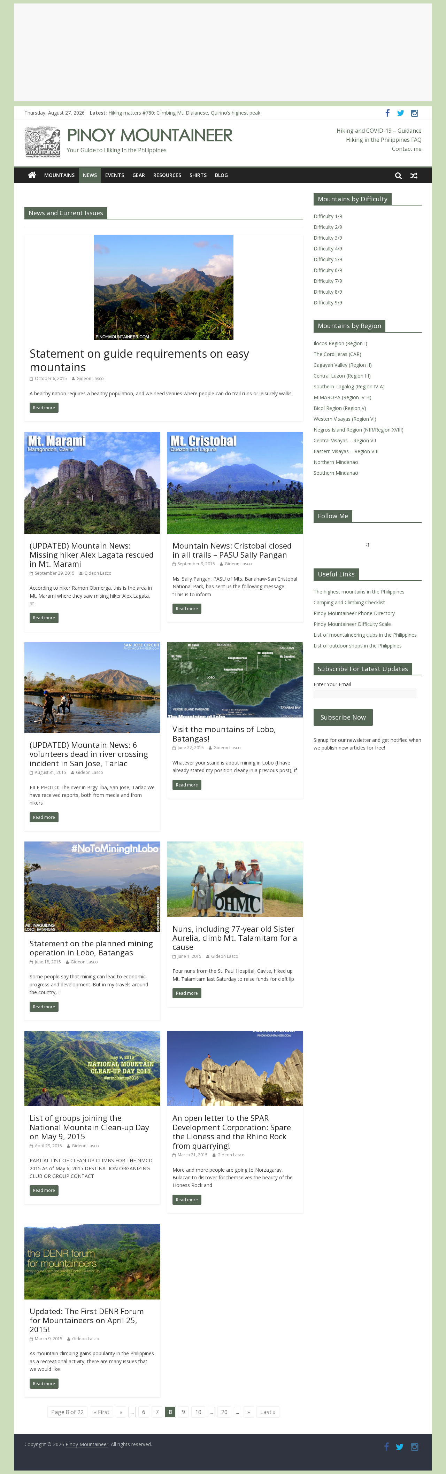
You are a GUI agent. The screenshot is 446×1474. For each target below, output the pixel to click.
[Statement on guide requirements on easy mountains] (163, 239)
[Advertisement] (223, 52)
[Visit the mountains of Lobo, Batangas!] (235, 646)
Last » (268, 1412)
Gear (138, 175)
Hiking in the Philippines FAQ (384, 139)
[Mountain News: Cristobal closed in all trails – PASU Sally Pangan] (235, 436)
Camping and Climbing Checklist (349, 602)
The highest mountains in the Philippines (359, 591)
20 (224, 1412)
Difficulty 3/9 (328, 237)
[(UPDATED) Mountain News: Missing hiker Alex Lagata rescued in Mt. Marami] (92, 436)
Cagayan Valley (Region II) (343, 365)
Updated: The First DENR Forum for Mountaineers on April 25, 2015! (87, 1320)
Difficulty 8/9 (328, 291)
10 (198, 1412)
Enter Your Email (332, 684)
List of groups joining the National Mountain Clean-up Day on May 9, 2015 (89, 1126)
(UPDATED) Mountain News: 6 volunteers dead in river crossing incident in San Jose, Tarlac (89, 753)
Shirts (198, 175)
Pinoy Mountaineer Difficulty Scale (352, 624)
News (90, 175)
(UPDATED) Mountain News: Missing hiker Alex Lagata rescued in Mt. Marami (92, 554)
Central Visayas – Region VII (345, 440)
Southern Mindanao (336, 473)
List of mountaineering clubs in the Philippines (365, 634)
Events (114, 175)
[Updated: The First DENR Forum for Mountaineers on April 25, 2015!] (92, 1228)
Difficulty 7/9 (328, 281)
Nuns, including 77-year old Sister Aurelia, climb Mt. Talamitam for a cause (234, 937)
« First (101, 1412)
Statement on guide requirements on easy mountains (139, 360)
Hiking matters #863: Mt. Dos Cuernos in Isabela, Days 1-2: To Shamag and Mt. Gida (203, 112)
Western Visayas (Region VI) (345, 419)
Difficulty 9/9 (328, 302)
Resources (167, 175)
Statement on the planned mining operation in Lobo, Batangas (91, 947)
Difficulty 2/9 (328, 227)
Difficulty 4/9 (328, 248)
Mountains (59, 175)
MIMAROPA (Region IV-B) (342, 397)
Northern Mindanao (336, 462)
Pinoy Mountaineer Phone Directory (354, 613)
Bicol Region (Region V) (340, 408)
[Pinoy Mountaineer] (128, 130)
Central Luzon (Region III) (342, 375)
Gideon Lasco (90, 378)
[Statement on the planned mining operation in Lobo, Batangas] (92, 846)
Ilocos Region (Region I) (340, 343)
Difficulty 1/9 (328, 216)
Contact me (407, 149)
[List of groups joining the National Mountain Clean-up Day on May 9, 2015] (92, 1035)
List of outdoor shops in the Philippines (358, 645)
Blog (221, 175)
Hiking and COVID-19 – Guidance (379, 130)
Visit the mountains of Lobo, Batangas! (224, 733)
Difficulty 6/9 (328, 270)
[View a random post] (414, 175)
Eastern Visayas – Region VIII (346, 451)
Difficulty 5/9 (328, 259)
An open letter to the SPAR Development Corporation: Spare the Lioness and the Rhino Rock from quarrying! (231, 1131)
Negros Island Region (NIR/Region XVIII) (358, 429)
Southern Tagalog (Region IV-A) (349, 386)
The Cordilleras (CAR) (337, 354)
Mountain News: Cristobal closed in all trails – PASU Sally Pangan (232, 550)
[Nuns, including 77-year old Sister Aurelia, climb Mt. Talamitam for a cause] (235, 846)
